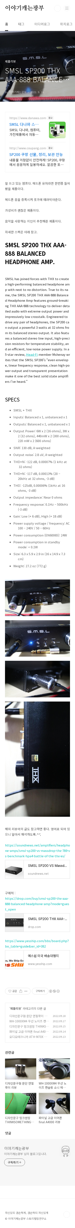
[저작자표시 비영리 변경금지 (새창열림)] (54, 991)
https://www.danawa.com (27, 118)
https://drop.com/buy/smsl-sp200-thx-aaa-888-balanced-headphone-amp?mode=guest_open (37, 903)
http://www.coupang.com (27, 148)
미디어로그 (42, 23)
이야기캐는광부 (24, 8)
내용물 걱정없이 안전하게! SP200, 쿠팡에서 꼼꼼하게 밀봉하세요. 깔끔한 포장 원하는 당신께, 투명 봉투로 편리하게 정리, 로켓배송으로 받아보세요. (37, 162)
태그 (21, 23)
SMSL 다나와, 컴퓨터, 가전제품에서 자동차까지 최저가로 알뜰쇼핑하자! (24, 132)
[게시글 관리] (26, 991)
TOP (66, 1214)
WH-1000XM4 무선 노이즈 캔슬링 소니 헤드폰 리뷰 (29, 1023)
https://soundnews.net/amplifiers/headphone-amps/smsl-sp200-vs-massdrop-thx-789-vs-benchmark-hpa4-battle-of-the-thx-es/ (37, 850)
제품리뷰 (15, 1008)
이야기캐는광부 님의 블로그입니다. (25, 1154)
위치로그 (66, 23)
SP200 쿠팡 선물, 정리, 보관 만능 (36, 154)
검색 (57, 8)
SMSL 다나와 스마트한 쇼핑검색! (24, 124)
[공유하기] (20, 991)
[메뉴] (67, 8)
